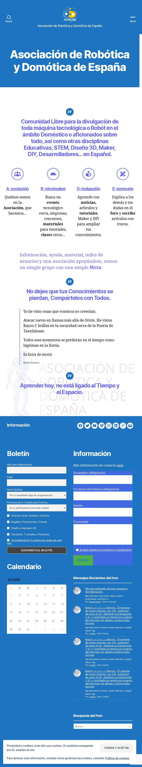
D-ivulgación (88, 188)
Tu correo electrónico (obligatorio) (96, 489)
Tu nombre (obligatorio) (89, 473)
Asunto (77, 505)
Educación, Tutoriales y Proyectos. (30, 534)
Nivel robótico (15, 489)
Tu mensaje (80, 522)
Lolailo (92, 633)
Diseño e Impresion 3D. (24, 528)
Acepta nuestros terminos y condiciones (105, 550)
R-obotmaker (53, 188)
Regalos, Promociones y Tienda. (29, 521)
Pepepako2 (95, 601)
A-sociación (17, 188)
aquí (120, 465)
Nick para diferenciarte (19, 464)
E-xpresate (122, 188)
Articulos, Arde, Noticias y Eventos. (30, 515)
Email (9, 477)
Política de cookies (117, 758)
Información (18, 425)
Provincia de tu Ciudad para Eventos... (28, 502)
